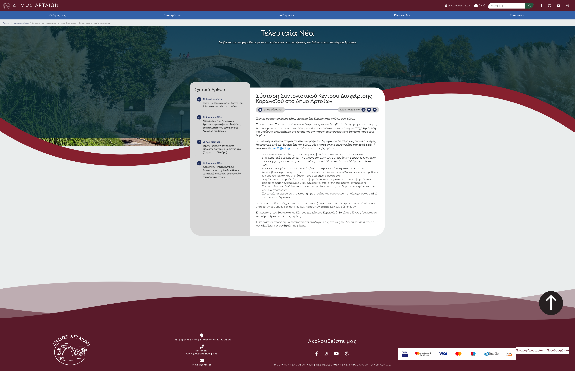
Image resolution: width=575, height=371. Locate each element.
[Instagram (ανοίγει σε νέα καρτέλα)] (550, 5)
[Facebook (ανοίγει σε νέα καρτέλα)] (541, 5)
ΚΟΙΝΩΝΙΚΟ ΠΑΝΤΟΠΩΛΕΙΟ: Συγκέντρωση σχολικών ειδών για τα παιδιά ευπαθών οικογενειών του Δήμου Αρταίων (222, 172)
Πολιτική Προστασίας (530, 350)
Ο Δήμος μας (57, 15)
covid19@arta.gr (280, 148)
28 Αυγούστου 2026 (458, 5)
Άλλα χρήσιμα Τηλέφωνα (202, 354)
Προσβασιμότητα (558, 350)
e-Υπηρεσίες (287, 15)
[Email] (375, 110)
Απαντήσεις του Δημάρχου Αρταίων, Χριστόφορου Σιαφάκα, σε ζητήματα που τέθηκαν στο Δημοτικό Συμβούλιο (222, 126)
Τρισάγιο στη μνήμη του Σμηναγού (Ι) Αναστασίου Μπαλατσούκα (223, 105)
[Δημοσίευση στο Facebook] (363, 110)
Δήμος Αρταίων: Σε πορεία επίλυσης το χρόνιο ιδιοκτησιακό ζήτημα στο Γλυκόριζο (222, 149)
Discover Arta (402, 15)
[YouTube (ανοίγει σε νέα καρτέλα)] (558, 5)
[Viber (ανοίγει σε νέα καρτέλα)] (568, 5)
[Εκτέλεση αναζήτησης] (529, 6)
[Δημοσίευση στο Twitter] (369, 110)
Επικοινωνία (517, 15)
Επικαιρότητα (172, 15)
